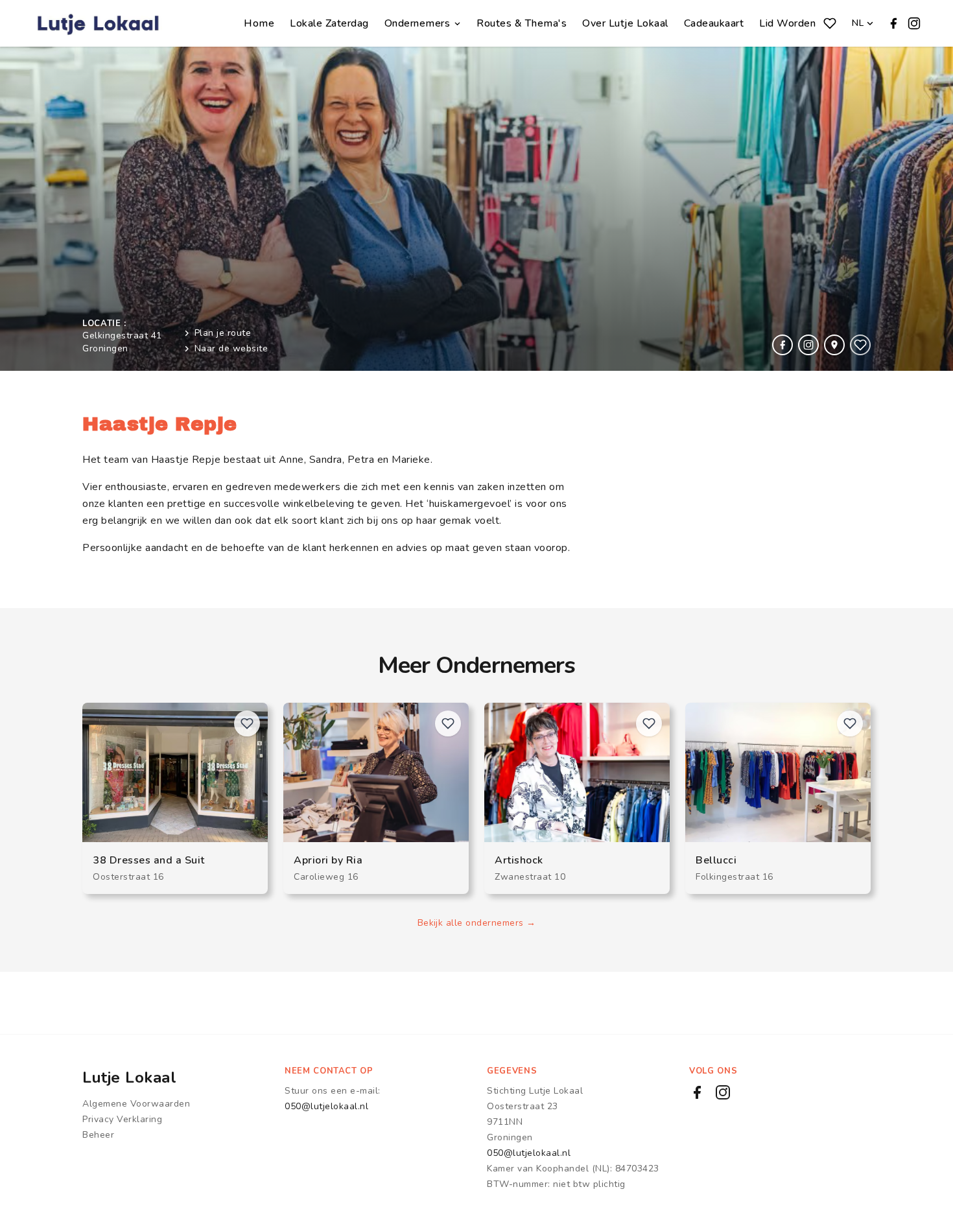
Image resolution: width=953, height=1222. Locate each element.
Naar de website (231, 348)
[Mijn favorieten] (829, 23)
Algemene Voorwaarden (136, 1104)
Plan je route (223, 333)
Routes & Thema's (521, 23)
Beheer (98, 1135)
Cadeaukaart (714, 23)
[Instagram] (914, 23)
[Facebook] (893, 23)
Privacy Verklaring (122, 1119)
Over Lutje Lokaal (625, 23)
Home (259, 23)
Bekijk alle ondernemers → (477, 923)
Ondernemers (417, 23)
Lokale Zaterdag (329, 23)
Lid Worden (787, 23)
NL (858, 23)
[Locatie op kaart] (834, 345)
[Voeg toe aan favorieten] (860, 345)
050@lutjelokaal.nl (326, 1106)
